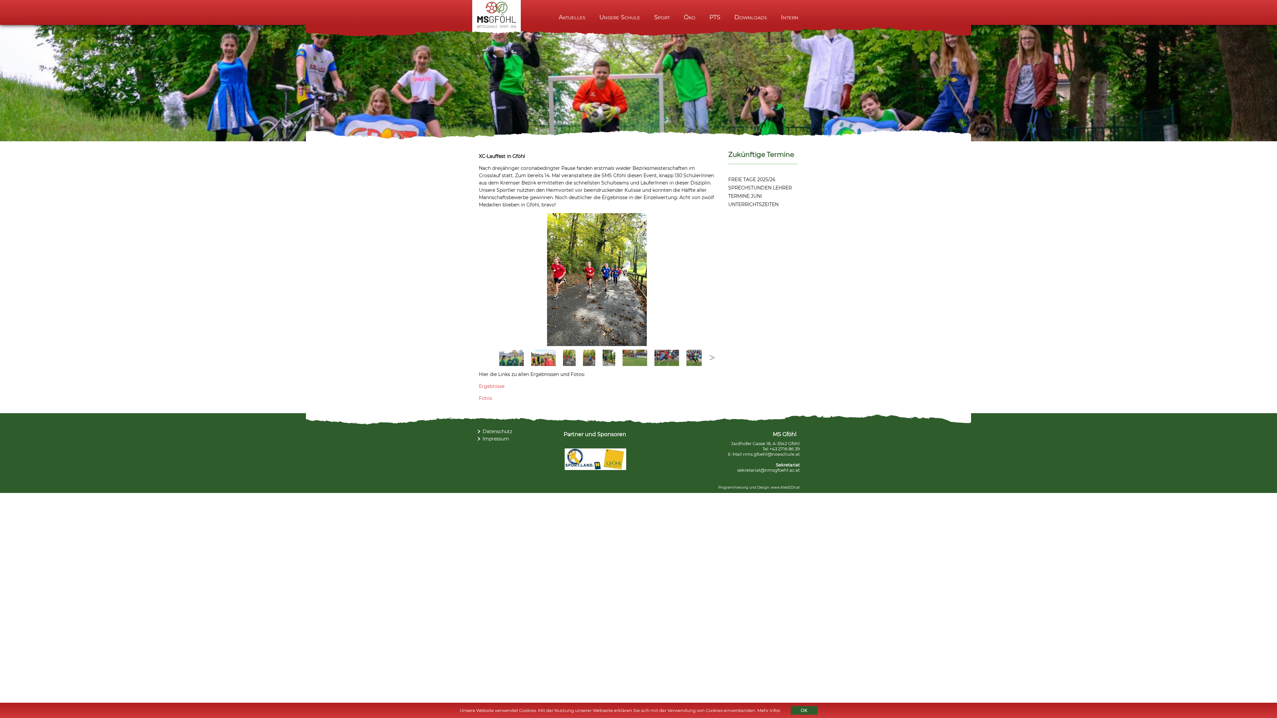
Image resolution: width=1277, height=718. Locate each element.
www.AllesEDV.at (785, 487)
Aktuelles (572, 17)
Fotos (485, 398)
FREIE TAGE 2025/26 (752, 179)
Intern (789, 17)
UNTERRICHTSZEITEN (753, 204)
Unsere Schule (619, 17)
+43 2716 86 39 (785, 448)
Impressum (496, 439)
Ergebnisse (491, 386)
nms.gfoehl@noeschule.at (771, 454)
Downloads (750, 17)
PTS (714, 17)
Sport (662, 17)
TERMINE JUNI (745, 196)
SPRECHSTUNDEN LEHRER (760, 188)
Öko (689, 17)
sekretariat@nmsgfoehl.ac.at (768, 470)
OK (804, 710)
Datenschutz (497, 431)
